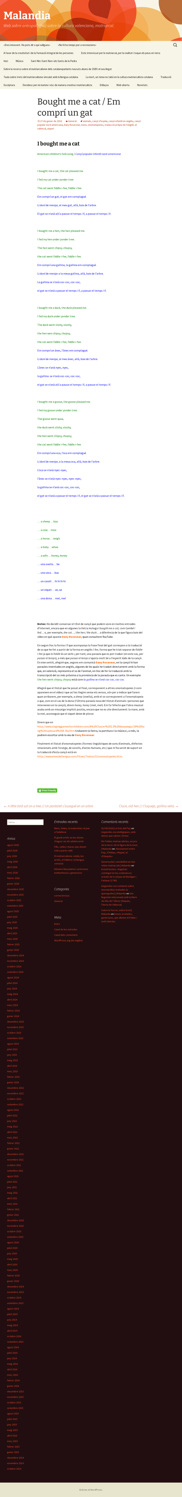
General (72, 121)
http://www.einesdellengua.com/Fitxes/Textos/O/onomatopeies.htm (79, 756)
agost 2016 (13, 1347)
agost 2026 (13, 845)
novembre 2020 (15, 1225)
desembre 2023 (15, 1021)
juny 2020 (12, 1253)
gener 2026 (13, 883)
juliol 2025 (12, 916)
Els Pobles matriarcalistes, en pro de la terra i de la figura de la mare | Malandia (119, 845)
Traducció (165, 77)
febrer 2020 (13, 1275)
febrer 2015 (13, 1446)
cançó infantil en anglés (121, 121)
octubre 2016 (14, 1336)
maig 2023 (12, 1060)
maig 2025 (12, 927)
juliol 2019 (12, 1314)
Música (19, 61)
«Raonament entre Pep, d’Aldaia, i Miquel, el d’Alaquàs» (118, 852)
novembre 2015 (15, 1397)
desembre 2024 (15, 955)
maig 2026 (12, 861)
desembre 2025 (15, 889)
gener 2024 (13, 1016)
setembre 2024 (15, 972)
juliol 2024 (12, 983)
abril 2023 (12, 1065)
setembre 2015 (15, 1408)
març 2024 (12, 1005)
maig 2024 (12, 994)
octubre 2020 (14, 1231)
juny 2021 (12, 1187)
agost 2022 (13, 1110)
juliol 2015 (12, 1419)
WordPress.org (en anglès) (68, 940)
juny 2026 (12, 856)
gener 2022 (13, 1148)
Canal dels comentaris (66, 935)
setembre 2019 (15, 1303)
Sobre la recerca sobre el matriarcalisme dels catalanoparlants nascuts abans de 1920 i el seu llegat (58, 69)
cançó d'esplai (99, 121)
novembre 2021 (15, 1159)
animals (87, 121)
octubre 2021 (14, 1165)
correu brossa (61, 895)
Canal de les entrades (65, 929)
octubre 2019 (14, 1297)
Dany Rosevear (72, 124)
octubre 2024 (14, 966)
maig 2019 (12, 1325)
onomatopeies (95, 124)
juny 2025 (12, 922)
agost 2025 (13, 911)
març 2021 (12, 1203)
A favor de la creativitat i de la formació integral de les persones (38, 53)
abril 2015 (12, 1435)
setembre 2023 (15, 1038)
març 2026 (12, 872)
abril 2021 (12, 1198)
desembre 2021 (15, 1154)
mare (84, 124)
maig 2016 (12, 1363)
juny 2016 (12, 1358)
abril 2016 (12, 1369)
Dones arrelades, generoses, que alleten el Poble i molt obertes (118, 917)
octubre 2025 (14, 900)
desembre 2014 (15, 1457)
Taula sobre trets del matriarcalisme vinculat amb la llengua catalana (41, 77)
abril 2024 (12, 999)
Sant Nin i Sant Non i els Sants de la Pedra (54, 61)
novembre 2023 (15, 1027)
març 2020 (12, 1270)
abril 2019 (12, 1330)
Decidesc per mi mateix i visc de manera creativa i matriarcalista (57, 85)
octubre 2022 (14, 1098)
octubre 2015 (14, 1402)
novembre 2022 (15, 1093)
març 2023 (12, 1071)
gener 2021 (13, 1214)
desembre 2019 (15, 1286)
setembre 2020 (15, 1236)
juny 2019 (12, 1319)
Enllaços (104, 85)
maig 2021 (12, 1192)
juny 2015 (12, 1424)
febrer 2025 (13, 944)
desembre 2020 (15, 1220)
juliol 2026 (12, 850)
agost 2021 (13, 1176)
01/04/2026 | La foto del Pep (116, 828)
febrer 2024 (13, 1010)
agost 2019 (13, 1308)
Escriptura (9, 85)
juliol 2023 (12, 1049)
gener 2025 (13, 949)
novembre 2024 (15, 961)
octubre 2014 (14, 1468)
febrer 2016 (13, 1380)
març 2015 (12, 1441)
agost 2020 (13, 1242)
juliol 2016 (12, 1352)
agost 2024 (13, 977)
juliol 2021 (12, 1181)
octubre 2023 (14, 1032)
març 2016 (12, 1374)
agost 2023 (13, 1043)
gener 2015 (13, 1452)
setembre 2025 (15, 905)
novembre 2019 (15, 1292)
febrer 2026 (13, 878)
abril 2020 (12, 1264)
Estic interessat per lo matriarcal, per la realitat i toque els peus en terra (120, 53)
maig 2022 (12, 1126)
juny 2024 (12, 988)
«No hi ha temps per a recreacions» (77, 45)
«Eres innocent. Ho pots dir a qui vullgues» (27, 45)
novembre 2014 (15, 1463)
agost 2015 (13, 1413)
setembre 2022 (15, 1104)
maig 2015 (12, 1430)
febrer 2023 (13, 1076)
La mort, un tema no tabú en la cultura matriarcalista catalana (119, 77)
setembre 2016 (15, 1341)
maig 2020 (12, 1259)
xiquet (50, 128)
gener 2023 (13, 1082)
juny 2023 (12, 1054)
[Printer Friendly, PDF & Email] (47, 790)
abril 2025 (12, 933)
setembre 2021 (15, 1170)
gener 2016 (13, 1386)
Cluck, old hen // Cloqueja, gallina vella (148, 806)
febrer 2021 (13, 1209)
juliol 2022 (12, 1115)
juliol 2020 (12, 1248)
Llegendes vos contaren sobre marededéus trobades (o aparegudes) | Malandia (117, 889)
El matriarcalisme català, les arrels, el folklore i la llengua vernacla (69, 859)
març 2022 (12, 1137)
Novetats (142, 85)
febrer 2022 (13, 1143)
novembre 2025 (15, 894)
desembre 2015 (15, 1391)
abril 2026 (12, 867)
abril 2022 (12, 1132)
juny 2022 (12, 1121)
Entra (57, 923)
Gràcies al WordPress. (91, 1489)
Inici (6, 61)
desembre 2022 (15, 1087)
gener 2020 (13, 1281)
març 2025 (12, 938)
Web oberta (122, 85)
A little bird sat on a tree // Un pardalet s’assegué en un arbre (48, 806)
